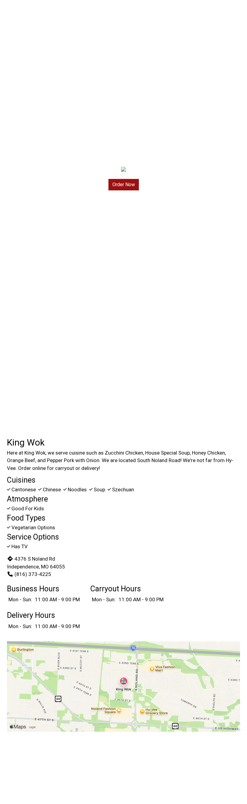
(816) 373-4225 (32, 574)
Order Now (123, 184)
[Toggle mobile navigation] (238, 13)
